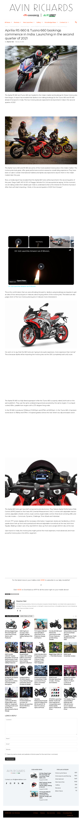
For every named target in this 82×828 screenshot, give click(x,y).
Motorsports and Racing (63, 776)
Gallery (38, 22)
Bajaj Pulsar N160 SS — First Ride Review (55, 655)
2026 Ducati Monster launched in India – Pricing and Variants (55, 680)
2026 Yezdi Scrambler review (69, 655)
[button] (76, 22)
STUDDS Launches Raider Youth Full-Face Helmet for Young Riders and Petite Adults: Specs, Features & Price (55, 704)
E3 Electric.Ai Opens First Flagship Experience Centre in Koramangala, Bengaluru (11, 681)
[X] (19, 783)
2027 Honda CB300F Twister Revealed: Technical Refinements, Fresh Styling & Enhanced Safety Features (11, 658)
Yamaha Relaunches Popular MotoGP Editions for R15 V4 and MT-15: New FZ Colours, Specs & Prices (40, 703)
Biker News (59, 791)
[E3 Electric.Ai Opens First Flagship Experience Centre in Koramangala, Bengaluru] (11, 670)
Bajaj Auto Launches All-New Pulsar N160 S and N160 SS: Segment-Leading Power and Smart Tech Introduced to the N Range (11, 705)
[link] (12, 251)
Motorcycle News (25, 26)
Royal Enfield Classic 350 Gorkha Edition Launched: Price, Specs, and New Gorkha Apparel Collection (26, 658)
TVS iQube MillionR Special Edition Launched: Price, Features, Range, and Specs (40, 634)
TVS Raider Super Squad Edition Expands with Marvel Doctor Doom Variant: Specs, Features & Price (70, 704)
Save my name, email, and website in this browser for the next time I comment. (32, 754)
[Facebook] (17, 611)
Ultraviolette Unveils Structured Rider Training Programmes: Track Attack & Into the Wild (70, 635)
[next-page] (76, 616)
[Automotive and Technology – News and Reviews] (41, 10)
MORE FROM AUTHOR (26, 616)
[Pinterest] (15, 783)
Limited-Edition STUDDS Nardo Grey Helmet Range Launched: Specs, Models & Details (26, 681)
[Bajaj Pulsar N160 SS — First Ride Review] (55, 647)
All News (7, 22)
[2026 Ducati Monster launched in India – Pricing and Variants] (55, 670)
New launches (28, 22)
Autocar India (14, 594)
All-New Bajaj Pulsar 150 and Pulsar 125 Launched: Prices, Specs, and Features (11, 634)
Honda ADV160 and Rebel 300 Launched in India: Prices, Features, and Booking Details (55, 635)
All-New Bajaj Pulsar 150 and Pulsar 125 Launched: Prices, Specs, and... (45, 775)
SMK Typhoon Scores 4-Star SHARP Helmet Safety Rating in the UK (26, 634)
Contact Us (63, 22)
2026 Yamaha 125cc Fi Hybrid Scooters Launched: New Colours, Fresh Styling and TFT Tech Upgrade (40, 658)
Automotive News (14, 26)
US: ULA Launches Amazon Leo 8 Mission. (32, 251)
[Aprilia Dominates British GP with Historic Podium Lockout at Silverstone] (70, 670)
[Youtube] (23, 783)
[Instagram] (20, 611)
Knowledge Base (50, 22)
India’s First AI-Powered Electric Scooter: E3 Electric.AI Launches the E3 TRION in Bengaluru (26, 703)
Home (6, 26)
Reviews (16, 22)
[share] (70, 250)
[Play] (60, 242)
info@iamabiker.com (19, 779)
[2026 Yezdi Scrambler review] (70, 647)
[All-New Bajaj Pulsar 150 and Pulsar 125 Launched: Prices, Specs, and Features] (11, 624)
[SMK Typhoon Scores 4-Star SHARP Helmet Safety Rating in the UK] (26, 624)
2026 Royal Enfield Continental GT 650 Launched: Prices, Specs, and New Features (40, 681)
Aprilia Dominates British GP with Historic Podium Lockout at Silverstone (69, 681)
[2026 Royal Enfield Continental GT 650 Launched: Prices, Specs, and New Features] (40, 670)
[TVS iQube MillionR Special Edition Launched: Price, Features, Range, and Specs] (40, 624)
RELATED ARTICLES (12, 616)
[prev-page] (73, 616)
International (59, 779)
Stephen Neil (10, 41)
